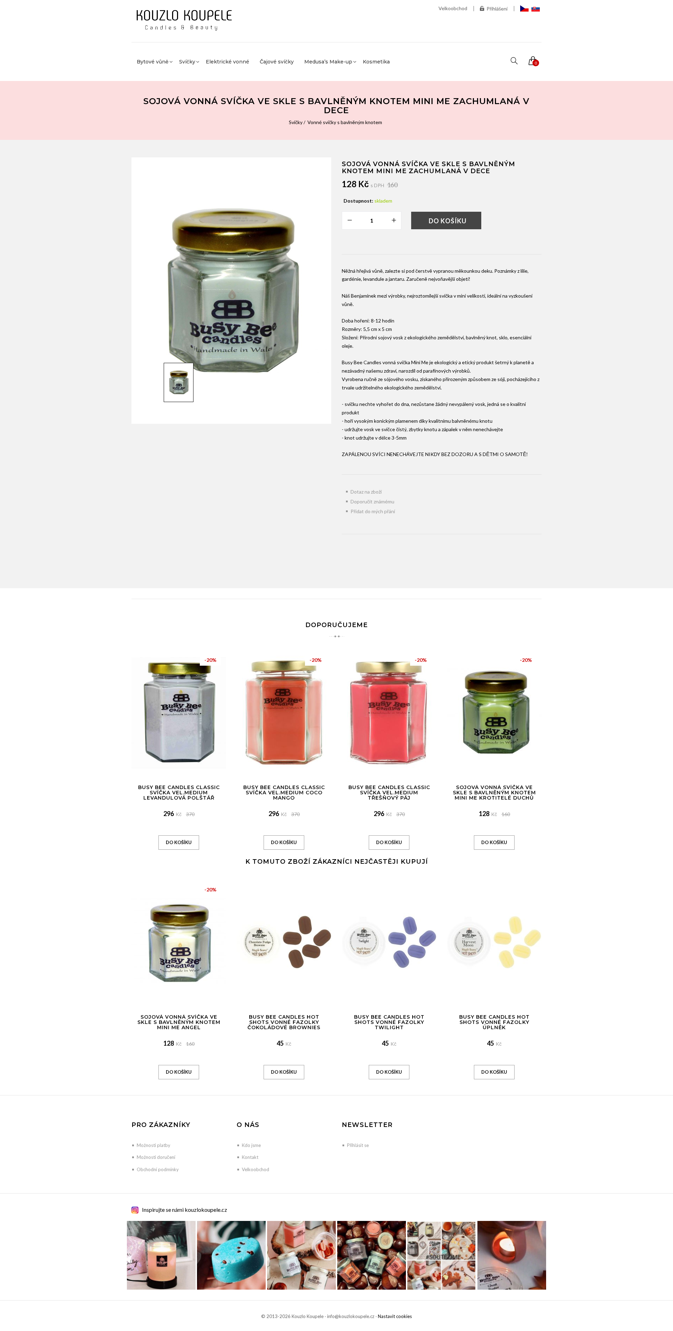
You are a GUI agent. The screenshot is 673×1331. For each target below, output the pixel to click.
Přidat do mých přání (373, 511)
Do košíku (448, 221)
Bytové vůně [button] (153, 62)
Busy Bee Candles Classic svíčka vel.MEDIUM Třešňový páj (389, 792)
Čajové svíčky (277, 62)
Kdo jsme (251, 1145)
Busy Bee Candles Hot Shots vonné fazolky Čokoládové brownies (283, 1022)
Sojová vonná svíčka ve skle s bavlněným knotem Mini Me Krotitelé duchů (494, 792)
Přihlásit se (358, 1145)
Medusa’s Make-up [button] (328, 62)
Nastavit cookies (395, 1316)
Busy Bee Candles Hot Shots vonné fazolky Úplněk (494, 1022)
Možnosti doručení (156, 1157)
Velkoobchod (453, 8)
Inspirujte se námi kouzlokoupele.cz (184, 1209)
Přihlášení (497, 9)
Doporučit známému (372, 501)
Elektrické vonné (227, 62)
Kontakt (250, 1157)
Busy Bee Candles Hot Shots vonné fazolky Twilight (389, 1022)
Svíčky (295, 122)
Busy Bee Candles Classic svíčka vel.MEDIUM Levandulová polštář (179, 792)
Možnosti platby (153, 1145)
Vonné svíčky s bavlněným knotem (344, 122)
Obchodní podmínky (158, 1169)
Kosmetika (376, 62)
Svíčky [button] (187, 62)
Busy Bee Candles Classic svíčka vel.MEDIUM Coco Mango (284, 792)
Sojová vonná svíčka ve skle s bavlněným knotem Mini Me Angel (178, 1022)
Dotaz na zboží (366, 492)
